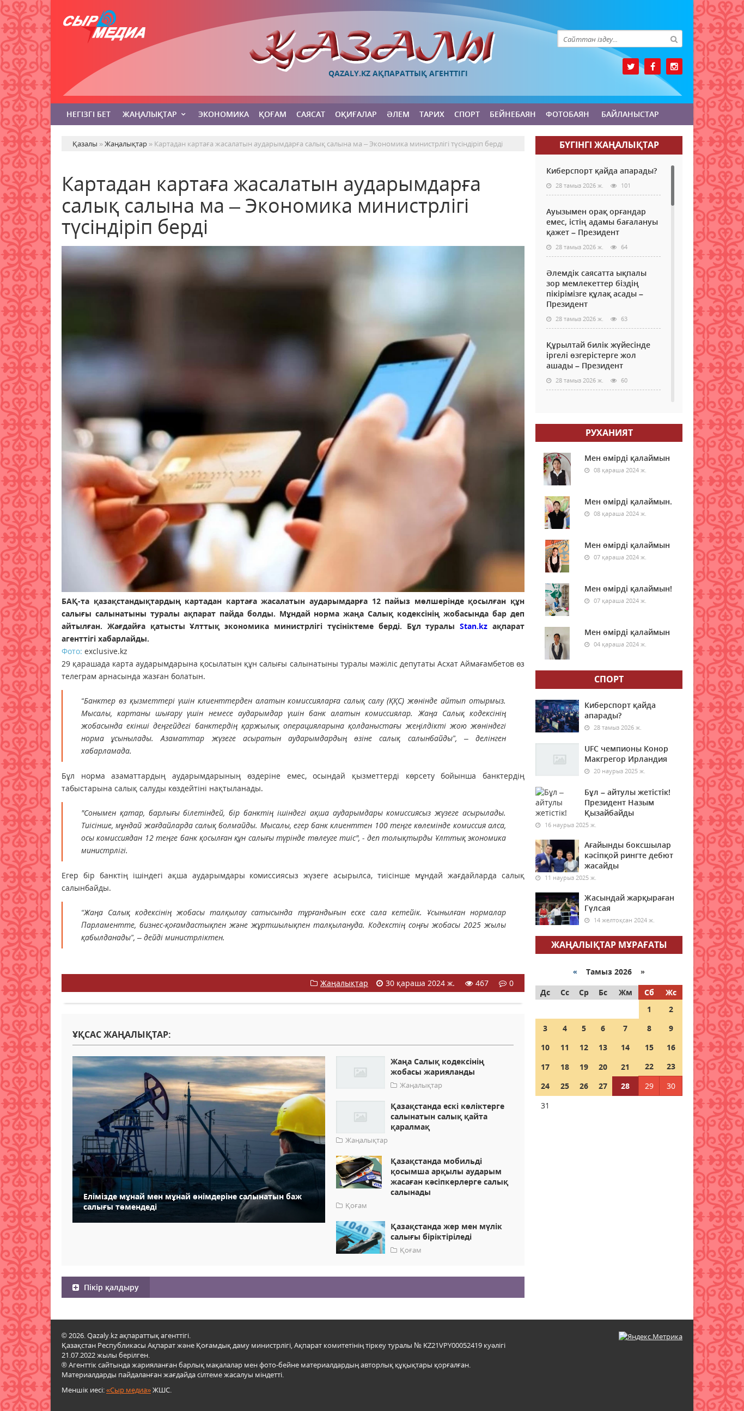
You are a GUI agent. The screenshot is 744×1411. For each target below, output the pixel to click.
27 (603, 1086)
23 (671, 1066)
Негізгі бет (88, 114)
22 (649, 1066)
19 (584, 1067)
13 (603, 1047)
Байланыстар (630, 114)
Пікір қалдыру (110, 1287)
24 (545, 1086)
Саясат (310, 114)
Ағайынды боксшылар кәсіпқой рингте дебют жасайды (628, 855)
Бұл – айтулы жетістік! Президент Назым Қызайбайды (627, 802)
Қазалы (372, 51)
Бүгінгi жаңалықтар (609, 145)
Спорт (467, 114)
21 (625, 1067)
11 (564, 1047)
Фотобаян (567, 114)
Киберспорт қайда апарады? (601, 170)
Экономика (223, 114)
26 (584, 1086)
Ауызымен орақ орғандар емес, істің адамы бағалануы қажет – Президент (602, 221)
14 (625, 1047)
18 (564, 1067)
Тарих (431, 114)
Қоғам (272, 114)
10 (545, 1047)
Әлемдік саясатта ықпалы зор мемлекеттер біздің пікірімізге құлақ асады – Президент (596, 288)
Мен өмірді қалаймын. (628, 501)
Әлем (398, 114)
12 (584, 1047)
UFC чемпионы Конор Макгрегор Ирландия (626, 753)
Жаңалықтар (150, 114)
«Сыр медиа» (128, 1390)
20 (603, 1067)
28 (625, 1086)
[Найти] (674, 38)
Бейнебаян (513, 114)
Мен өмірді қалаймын (627, 458)
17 (545, 1067)
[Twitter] (631, 66)
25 (564, 1086)
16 (671, 1047)
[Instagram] (674, 66)
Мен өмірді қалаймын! (628, 588)
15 (649, 1047)
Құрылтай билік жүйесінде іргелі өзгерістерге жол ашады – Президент (598, 355)
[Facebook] (652, 66)
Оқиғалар (356, 114)
